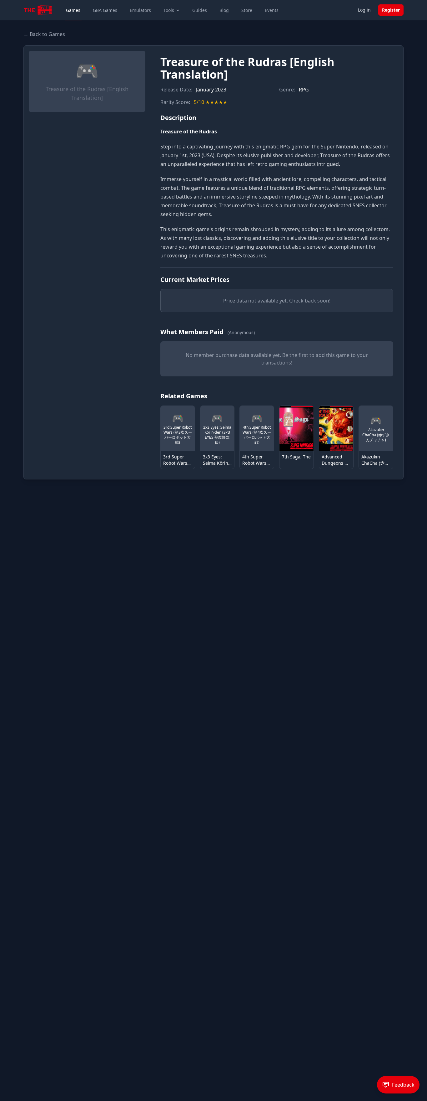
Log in (364, 10)
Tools (168, 10)
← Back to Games (44, 34)
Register (391, 10)
